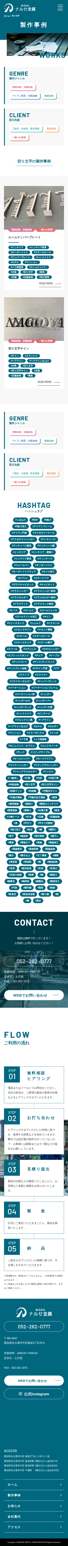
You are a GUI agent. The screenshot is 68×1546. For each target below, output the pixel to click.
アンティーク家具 (22, 545)
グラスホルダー (20, 597)
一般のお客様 (19, 137)
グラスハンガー (20, 591)
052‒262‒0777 (34, 961)
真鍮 (39, 842)
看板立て (25, 842)
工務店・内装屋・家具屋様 (25, 128)
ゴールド (29, 610)
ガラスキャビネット (23, 584)
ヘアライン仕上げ (40, 360)
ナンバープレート (21, 257)
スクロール (53, 623)
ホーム (7, 16)
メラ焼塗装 (17, 267)
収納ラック (16, 791)
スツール (12, 649)
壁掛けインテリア (49, 804)
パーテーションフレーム (45, 687)
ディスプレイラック (44, 662)
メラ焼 (24, 739)
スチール (22, 636)
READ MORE (46, 283)
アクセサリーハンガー (23, 539)
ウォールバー (22, 565)
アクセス (14, 1527)
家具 (42, 272)
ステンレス (31, 355)
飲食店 (12, 894)
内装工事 (54, 778)
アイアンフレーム (43, 526)
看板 (30, 375)
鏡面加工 (55, 881)
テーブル (54, 655)
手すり (28, 823)
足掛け (54, 868)
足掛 (41, 868)
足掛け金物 (16, 874)
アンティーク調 (47, 545)
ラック (21, 752)
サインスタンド (16, 623)
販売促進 (26, 868)
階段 (41, 887)
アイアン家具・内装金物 (24, 95)
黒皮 (38, 900)
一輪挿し (13, 778)
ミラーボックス (36, 732)
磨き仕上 (25, 855)
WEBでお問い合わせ (30, 995)
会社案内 (14, 1516)
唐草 (55, 797)
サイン (15, 355)
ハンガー (46, 694)
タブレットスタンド (18, 655)
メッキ (54, 732)
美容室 (13, 861)
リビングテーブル (41, 752)
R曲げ (48, 520)
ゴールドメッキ (49, 610)
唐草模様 (14, 804)
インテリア (17, 247)
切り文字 (28, 272)
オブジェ (23, 578)
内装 (14, 272)
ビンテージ (44, 713)
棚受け (53, 829)
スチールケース (43, 252)
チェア (39, 655)
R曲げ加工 (21, 526)
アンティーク (49, 539)
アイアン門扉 (20, 532)
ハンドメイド (44, 257)
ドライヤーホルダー (21, 681)
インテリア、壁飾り (43, 552)
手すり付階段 (46, 823)
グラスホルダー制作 (45, 597)
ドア (57, 668)
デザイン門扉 (40, 668)
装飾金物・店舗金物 (22, 87)
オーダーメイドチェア (24, 571)
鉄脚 (31, 874)
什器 (28, 778)
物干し (55, 836)
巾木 (29, 816)
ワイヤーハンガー (19, 765)
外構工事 (43, 810)
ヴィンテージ (45, 558)
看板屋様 (51, 128)
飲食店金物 (29, 894)
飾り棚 (45, 894)
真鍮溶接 (33, 849)
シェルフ (36, 623)
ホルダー (53, 726)
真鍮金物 (50, 849)
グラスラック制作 (44, 604)
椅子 (11, 836)
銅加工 (54, 874)
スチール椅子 (45, 642)
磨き (11, 855)
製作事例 (14, 1495)
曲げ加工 (16, 829)
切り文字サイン (18, 348)
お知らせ (14, 1506)
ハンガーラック (23, 707)
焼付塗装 (44, 277)
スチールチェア (23, 642)
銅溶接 (25, 881)
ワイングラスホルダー (25, 771)
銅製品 (39, 881)
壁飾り (28, 810)
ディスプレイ (20, 662)
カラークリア (42, 578)
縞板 (56, 855)
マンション (31, 262)
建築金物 (49, 95)
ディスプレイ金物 (17, 668)
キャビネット (48, 584)
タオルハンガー (51, 649)
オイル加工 (49, 571)
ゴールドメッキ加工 (27, 616)
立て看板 (42, 855)
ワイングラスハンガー (46, 765)
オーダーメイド (20, 252)
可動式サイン (50, 791)
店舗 (14, 277)
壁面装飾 (12, 810)
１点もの (21, 520)
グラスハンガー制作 (45, 591)
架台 (30, 829)
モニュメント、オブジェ (22, 745)
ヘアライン (17, 360)
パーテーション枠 (26, 694)
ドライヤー (42, 674)
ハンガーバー (44, 700)
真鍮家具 (17, 849)
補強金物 (52, 861)
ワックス (48, 771)
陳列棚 (28, 887)
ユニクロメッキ (50, 745)
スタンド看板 (45, 629)
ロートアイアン (45, 758)
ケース (14, 610)
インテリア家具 (39, 247)
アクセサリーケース (44, 532)
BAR (35, 520)
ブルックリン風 (24, 720)
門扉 (15, 887)
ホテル (15, 262)
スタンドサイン (23, 629)
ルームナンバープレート (24, 237)
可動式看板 (16, 797)
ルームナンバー (39, 267)
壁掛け (29, 804)
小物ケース (13, 816)
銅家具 (11, 881)
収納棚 (32, 791)
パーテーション (18, 687)
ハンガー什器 (45, 707)
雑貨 (53, 887)
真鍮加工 (54, 842)
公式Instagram (36, 1394)
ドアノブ (24, 674)
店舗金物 (28, 277)
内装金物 (14, 784)
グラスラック (21, 604)
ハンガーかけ (23, 700)
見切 (12, 868)
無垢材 (24, 836)
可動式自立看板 (37, 797)
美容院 (28, 861)
